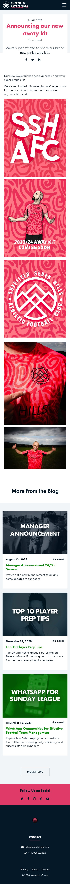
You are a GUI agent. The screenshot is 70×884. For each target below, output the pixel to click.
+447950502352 (37, 853)
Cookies (45, 870)
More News (35, 772)
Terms (35, 870)
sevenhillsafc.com (39, 875)
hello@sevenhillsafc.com (37, 847)
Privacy (24, 870)
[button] (39, 60)
